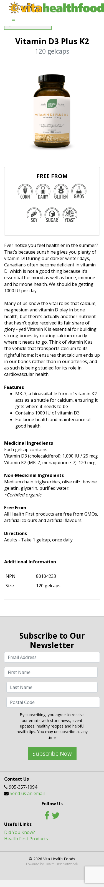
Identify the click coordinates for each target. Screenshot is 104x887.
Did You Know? (19, 832)
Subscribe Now (52, 753)
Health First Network (60, 864)
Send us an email (27, 793)
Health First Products (26, 839)
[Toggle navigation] (14, 19)
